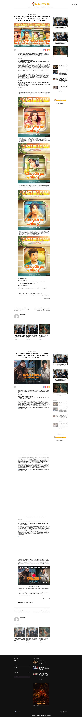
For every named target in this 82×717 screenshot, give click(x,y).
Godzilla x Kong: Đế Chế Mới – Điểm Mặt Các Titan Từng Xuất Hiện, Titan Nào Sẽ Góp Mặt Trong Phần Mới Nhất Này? (34, 62)
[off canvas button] (5, 4)
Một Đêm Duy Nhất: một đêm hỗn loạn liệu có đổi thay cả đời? (19, 336)
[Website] (21, 619)
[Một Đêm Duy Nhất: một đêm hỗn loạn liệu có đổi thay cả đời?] (19, 329)
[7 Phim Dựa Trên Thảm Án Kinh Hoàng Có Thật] (55, 404)
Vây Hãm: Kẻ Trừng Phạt (29, 602)
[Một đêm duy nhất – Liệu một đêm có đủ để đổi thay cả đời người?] (32, 329)
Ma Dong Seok (23, 602)
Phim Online (22, 667)
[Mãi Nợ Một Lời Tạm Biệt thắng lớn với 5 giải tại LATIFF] (44, 329)
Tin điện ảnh (34, 14)
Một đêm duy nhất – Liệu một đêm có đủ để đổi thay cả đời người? (32, 336)
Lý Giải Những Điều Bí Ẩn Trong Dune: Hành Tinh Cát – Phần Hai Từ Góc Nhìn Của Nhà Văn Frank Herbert (34, 83)
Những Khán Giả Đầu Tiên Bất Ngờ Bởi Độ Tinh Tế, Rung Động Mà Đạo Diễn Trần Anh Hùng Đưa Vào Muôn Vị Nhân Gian (42, 309)
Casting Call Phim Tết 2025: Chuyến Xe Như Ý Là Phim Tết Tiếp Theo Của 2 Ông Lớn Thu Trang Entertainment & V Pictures (41, 612)
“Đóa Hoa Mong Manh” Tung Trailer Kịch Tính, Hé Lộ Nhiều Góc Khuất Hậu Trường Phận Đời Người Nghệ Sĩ (33, 524)
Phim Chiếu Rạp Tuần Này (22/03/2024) (26, 60)
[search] (76, 4)
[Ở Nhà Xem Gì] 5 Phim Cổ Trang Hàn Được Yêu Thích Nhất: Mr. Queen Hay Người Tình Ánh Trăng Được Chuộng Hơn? (63, 80)
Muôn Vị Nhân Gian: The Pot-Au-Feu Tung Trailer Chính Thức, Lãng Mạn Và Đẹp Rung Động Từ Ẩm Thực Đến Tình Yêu (34, 295)
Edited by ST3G (49, 715)
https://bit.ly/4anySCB (42, 281)
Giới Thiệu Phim (22, 660)
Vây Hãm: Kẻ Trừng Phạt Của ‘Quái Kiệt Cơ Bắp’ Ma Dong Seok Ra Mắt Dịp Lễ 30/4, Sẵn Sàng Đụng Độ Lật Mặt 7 (34, 85)
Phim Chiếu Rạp (30, 14)
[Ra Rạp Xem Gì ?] (18, 711)
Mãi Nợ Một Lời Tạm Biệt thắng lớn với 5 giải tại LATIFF (43, 336)
